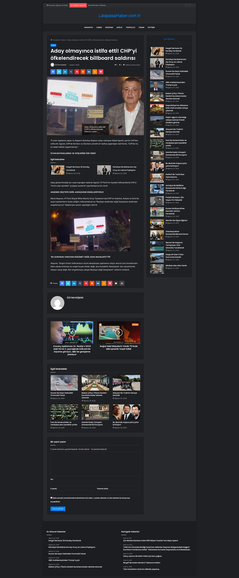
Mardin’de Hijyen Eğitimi (176, 220)
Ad (52, 479)
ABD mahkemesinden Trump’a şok (175, 83)
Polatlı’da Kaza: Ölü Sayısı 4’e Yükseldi (175, 198)
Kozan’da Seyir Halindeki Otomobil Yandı (103, 5)
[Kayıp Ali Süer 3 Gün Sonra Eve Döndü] (157, 258)
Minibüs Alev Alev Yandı (176, 265)
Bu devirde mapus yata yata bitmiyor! (126, 423)
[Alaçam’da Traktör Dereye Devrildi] (126, 382)
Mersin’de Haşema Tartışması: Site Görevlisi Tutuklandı (175, 245)
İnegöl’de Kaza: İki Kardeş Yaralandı (174, 49)
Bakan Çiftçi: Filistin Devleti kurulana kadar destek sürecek (94, 395)
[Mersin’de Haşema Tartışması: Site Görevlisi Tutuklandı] (157, 246)
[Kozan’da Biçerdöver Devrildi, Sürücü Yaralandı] (157, 212)
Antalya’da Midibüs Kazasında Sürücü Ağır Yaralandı (176, 188)
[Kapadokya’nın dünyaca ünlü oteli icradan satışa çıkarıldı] (157, 108)
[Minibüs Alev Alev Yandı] (157, 269)
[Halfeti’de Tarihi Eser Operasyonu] (157, 177)
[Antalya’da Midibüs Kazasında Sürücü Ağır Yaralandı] (157, 189)
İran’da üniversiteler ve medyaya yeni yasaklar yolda (64, 423)
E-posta (54, 489)
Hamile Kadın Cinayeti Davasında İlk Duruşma (92, 423)
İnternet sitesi (102, 489)
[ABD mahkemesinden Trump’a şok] (157, 85)
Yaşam (141, 27)
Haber (99, 27)
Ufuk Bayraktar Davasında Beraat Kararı (177, 232)
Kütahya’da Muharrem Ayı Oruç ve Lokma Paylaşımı (176, 62)
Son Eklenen (169, 39)
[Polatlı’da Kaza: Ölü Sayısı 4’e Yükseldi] (157, 200)
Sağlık (119, 27)
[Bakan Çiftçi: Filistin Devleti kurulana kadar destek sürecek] (95, 382)
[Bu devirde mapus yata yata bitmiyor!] (126, 412)
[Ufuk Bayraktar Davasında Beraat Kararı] (157, 235)
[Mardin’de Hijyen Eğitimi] (157, 223)
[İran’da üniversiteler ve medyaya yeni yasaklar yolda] (64, 412)
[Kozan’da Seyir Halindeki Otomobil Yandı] (64, 382)
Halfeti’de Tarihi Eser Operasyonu (175, 175)
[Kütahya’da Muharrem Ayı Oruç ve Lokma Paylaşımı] (104, 170)
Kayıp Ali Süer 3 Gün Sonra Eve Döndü (174, 255)
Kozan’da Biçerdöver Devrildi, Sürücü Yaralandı (175, 211)
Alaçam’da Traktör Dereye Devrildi (125, 394)
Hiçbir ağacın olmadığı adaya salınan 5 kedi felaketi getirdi (176, 120)
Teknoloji (130, 27)
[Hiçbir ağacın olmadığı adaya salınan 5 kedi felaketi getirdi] (157, 120)
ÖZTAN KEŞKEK (60, 65)
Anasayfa (88, 27)
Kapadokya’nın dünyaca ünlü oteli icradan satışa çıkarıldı (177, 108)
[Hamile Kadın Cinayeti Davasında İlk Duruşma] (95, 412)
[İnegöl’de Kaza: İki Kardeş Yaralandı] (57, 170)
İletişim (151, 27)
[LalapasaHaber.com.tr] (119, 16)
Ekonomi (109, 27)
